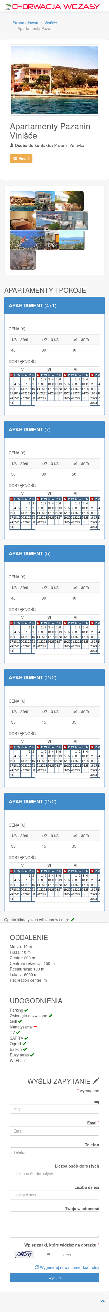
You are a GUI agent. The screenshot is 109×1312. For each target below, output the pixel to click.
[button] (21, 158)
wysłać (55, 1277)
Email (93, 1122)
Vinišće (50, 22)
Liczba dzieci (86, 1187)
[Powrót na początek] (103, 1301)
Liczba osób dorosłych (77, 1166)
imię (95, 1101)
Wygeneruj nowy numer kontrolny (69, 1267)
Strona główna (25, 22)
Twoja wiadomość (82, 1208)
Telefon (92, 1144)
